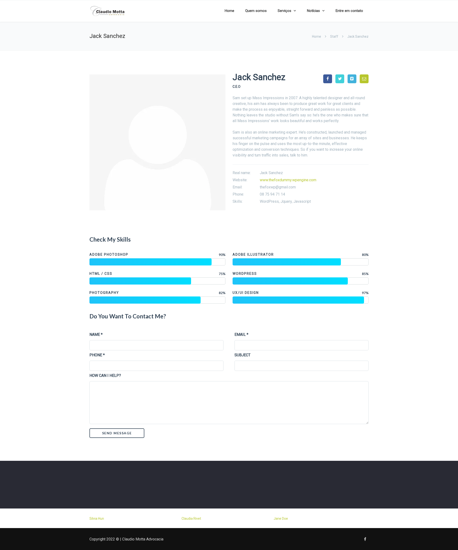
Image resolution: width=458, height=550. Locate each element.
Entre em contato (349, 11)
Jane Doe (281, 518)
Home (229, 11)
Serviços (284, 11)
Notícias (313, 11)
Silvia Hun (96, 518)
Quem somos (256, 11)
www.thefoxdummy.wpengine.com (288, 180)
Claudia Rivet (191, 518)
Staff (334, 36)
